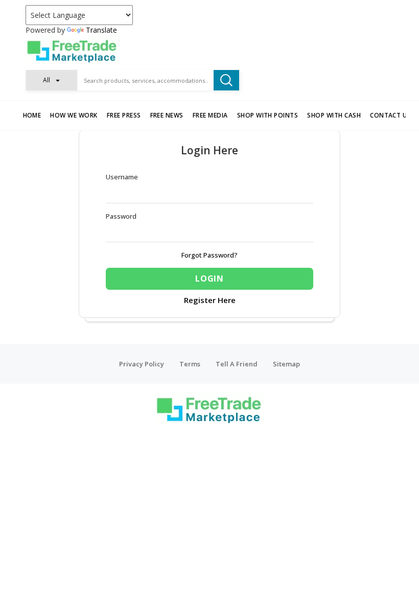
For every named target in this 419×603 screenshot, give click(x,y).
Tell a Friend (237, 363)
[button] (51, 80)
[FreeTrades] (209, 50)
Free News (166, 115)
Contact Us (390, 115)
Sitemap (286, 363)
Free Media (210, 115)
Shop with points (267, 115)
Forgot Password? (209, 255)
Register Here (210, 300)
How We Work (73, 115)
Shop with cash (334, 115)
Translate (101, 30)
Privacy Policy (141, 363)
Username (122, 176)
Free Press (124, 115)
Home (32, 115)
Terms (189, 363)
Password (121, 216)
